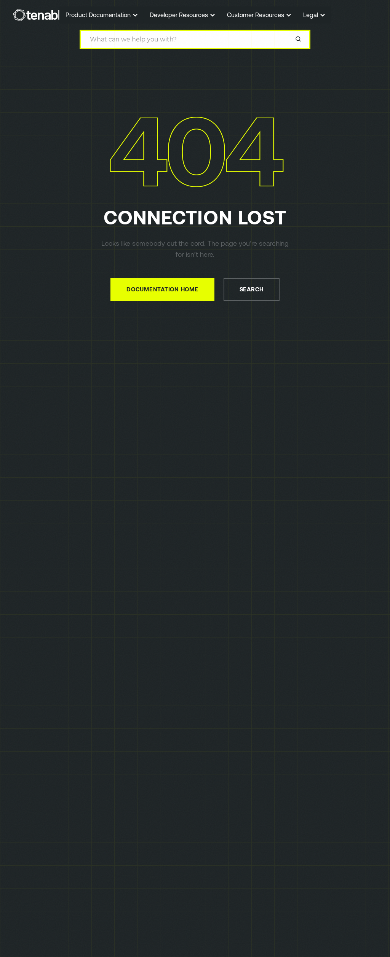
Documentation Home (162, 289)
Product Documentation (99, 14)
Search (252, 289)
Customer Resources (256, 14)
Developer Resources (179, 14)
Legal (311, 14)
